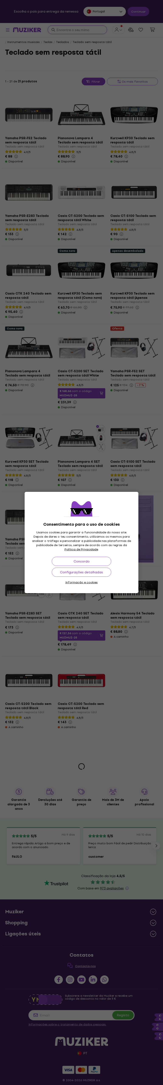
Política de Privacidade (81, 549)
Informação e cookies (81, 582)
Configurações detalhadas (81, 572)
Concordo (82, 561)
